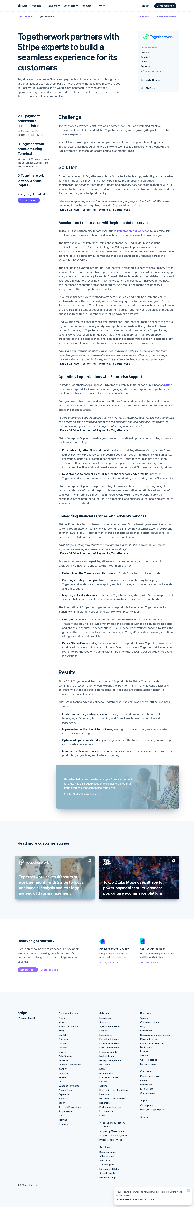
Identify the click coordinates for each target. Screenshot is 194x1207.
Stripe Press (146, 1088)
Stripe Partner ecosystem (113, 1135)
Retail (102, 1115)
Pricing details (107, 962)
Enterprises (105, 1017)
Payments (64, 1094)
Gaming (103, 1085)
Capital (62, 1034)
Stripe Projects (107, 1173)
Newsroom (146, 1084)
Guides (144, 1017)
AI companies (106, 1073)
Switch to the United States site (134, 1199)
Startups (104, 1022)
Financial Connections (70, 1064)
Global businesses (109, 1047)
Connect (63, 1047)
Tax (60, 1115)
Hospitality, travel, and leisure (114, 1090)
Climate (63, 1043)
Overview (143, 16)
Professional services (73, 561)
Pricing (102, 5)
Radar (62, 1102)
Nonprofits (105, 1102)
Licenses (145, 1051)
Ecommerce (105, 1034)
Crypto (62, 1051)
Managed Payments (69, 1085)
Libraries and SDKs (109, 1168)
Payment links (66, 1090)
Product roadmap (149, 1076)
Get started (26, 969)
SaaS (102, 1068)
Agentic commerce (109, 1026)
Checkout (64, 1039)
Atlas (61, 1022)
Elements (64, 1060)
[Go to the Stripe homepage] (21, 1013)
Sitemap (144, 1055)
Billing (61, 1030)
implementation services (133, 230)
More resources (148, 1063)
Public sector (106, 1111)
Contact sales (164, 5)
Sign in (145, 5)
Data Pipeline (65, 1056)
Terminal (63, 1119)
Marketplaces (106, 1056)
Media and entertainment (112, 1098)
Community (146, 1030)
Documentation (107, 1151)
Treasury (63, 1123)
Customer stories (149, 1022)
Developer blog (107, 1177)
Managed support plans (152, 1109)
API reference (148, 962)
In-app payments (108, 1051)
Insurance (104, 1094)
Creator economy (108, 1077)
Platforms (104, 1064)
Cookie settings (148, 1059)
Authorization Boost (69, 1026)
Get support (146, 1105)
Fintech (103, 1081)
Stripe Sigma (65, 1111)
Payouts (63, 1098)
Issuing (62, 1077)
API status (104, 1160)
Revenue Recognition (70, 1106)
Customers (25, 16)
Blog (142, 1026)
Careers (144, 1080)
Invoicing (63, 1073)
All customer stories (165, 16)
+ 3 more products (151, 71)
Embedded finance (109, 1039)
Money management (110, 1060)
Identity (63, 1068)
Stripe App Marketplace (111, 1131)
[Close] (188, 1191)
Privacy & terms (148, 1039)
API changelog (106, 1164)
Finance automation (109, 1043)
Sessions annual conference (155, 1034)
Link (61, 1081)
